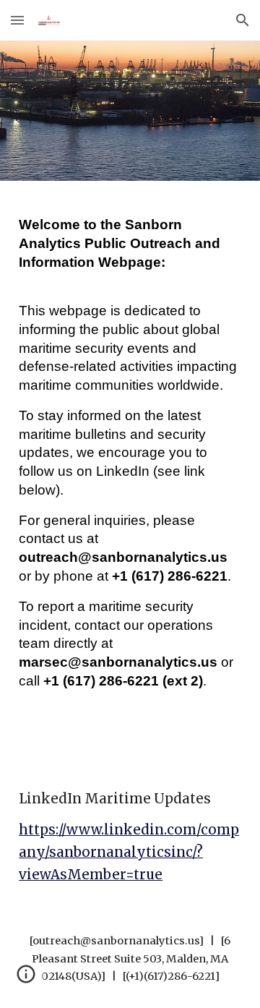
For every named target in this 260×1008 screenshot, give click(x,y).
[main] (130, 472)
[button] (17, 20)
